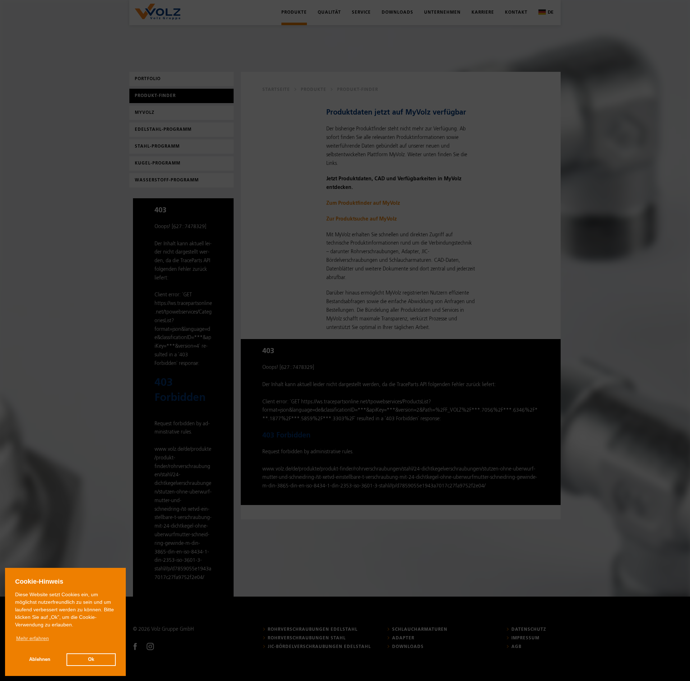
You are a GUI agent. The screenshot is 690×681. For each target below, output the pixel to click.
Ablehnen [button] (39, 659)
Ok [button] (91, 659)
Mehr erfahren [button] (32, 638)
